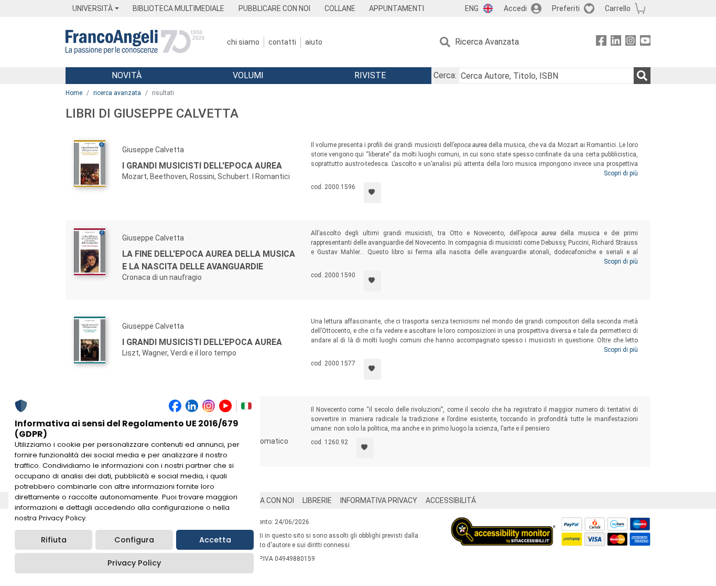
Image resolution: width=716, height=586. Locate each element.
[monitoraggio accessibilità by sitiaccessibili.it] (503, 523)
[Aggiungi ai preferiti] (372, 192)
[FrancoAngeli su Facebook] (601, 42)
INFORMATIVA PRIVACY (378, 500)
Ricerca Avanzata (487, 42)
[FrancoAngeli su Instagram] (630, 42)
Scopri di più (621, 173)
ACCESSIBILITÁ (451, 500)
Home (74, 93)
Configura (134, 540)
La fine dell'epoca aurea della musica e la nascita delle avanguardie (208, 260)
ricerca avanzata (117, 93)
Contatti (282, 42)
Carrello (618, 8)
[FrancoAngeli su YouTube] (645, 42)
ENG (472, 8)
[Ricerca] (642, 75)
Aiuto (313, 42)
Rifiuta (54, 540)
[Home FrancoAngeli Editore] (135, 42)
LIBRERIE (317, 500)
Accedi (515, 8)
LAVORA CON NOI (265, 500)
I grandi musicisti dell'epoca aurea (202, 166)
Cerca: (445, 75)
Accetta (215, 540)
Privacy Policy (134, 563)
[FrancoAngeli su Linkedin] (616, 42)
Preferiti (566, 8)
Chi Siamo (243, 42)
